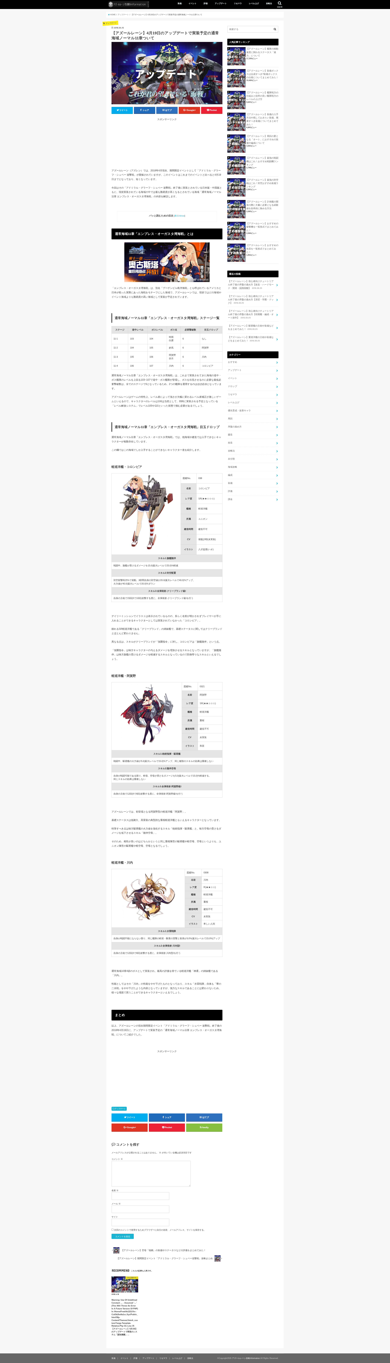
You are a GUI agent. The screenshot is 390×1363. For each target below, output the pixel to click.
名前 (115, 1190)
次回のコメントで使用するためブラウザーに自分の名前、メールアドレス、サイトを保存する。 (160, 1230)
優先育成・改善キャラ (239, 410)
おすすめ (232, 362)
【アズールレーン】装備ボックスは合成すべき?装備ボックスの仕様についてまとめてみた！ (262, 74)
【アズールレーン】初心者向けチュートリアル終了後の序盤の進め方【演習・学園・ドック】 (251, 299)
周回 (230, 418)
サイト (115, 1217)
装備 (180, 3)
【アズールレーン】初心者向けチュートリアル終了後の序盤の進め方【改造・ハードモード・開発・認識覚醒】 (251, 284)
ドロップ (232, 386)
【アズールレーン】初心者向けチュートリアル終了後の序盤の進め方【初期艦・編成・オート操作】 (251, 314)
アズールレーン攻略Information (246, 1358)
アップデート (221, 3)
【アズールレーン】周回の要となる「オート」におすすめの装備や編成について (262, 139)
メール (116, 1203)
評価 (206, 3)
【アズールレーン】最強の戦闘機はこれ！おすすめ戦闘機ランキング (262, 161)
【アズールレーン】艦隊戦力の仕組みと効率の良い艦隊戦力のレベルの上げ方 (262, 95)
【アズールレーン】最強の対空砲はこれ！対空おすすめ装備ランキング (262, 183)
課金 (230, 499)
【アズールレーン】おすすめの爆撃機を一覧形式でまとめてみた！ (262, 226)
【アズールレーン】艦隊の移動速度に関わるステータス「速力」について (262, 52)
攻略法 (269, 3)
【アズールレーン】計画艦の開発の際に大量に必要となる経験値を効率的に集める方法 (262, 205)
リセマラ (238, 3)
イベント (193, 3)
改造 (230, 442)
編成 (230, 475)
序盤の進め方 (235, 426)
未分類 (231, 459)
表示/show (179, 215)
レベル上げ (254, 3)
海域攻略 (232, 467)
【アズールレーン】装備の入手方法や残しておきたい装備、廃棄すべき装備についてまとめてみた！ (262, 119)
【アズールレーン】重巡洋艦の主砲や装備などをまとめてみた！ (251, 339)
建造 (230, 434)
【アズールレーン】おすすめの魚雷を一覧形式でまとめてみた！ (262, 248)
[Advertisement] (167, 147)
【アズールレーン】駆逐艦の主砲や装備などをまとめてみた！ (251, 327)
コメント (117, 1159)
